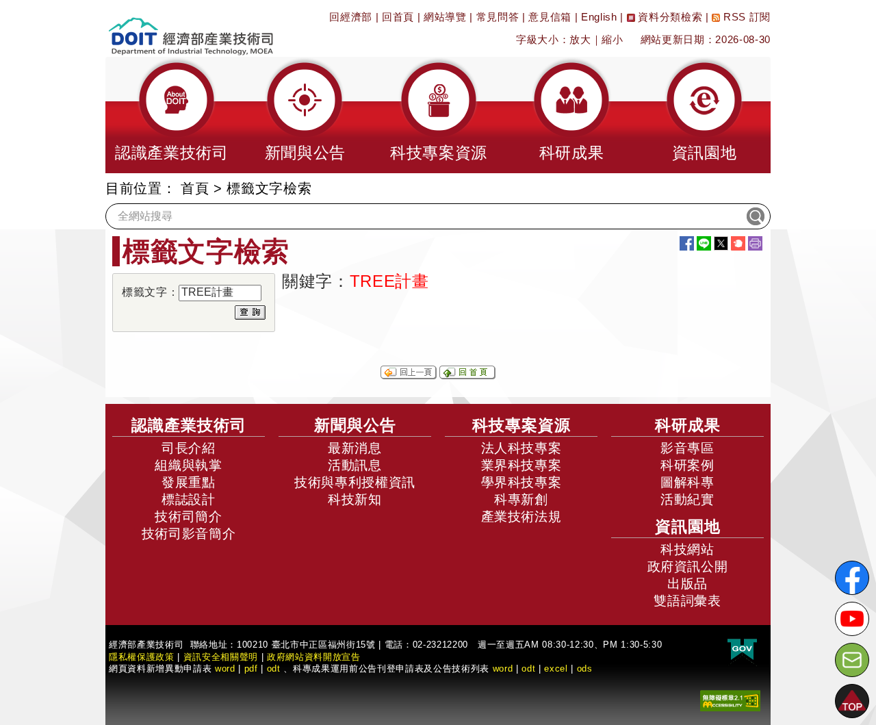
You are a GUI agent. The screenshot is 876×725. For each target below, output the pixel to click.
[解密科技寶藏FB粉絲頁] (852, 578)
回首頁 (398, 17)
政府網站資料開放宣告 (314, 657)
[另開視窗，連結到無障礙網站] (730, 700)
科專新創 (521, 499)
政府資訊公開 (687, 566)
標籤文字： (150, 292)
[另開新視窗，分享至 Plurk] (738, 243)
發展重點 (189, 482)
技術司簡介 (188, 516)
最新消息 (355, 448)
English (599, 17)
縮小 (612, 39)
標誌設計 (189, 499)
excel (555, 668)
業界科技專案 (521, 465)
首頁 (195, 188)
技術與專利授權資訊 (354, 482)
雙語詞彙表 (687, 601)
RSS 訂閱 (745, 17)
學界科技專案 (521, 482)
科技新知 (355, 499)
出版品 (687, 583)
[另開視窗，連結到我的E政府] (742, 650)
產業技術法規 (521, 516)
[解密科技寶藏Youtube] (852, 619)
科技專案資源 (521, 425)
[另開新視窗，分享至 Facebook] (686, 243)
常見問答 (497, 17)
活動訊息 (355, 465)
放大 (580, 39)
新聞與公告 (355, 425)
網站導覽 (445, 17)
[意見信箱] (852, 660)
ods (585, 668)
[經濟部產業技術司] (190, 28)
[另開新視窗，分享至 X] (721, 243)
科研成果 (688, 425)
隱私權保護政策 (142, 657)
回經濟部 (350, 17)
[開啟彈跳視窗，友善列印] (755, 243)
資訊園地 (688, 526)
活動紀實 (687, 499)
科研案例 (687, 465)
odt (274, 668)
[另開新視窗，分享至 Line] (703, 243)
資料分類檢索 (669, 17)
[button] (171, 115)
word (503, 668)
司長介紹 (189, 448)
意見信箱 (549, 17)
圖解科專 (687, 482)
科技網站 (687, 549)
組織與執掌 (188, 465)
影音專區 (687, 448)
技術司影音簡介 (189, 533)
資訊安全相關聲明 (220, 657)
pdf (251, 668)
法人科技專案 (521, 448)
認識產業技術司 (188, 425)
